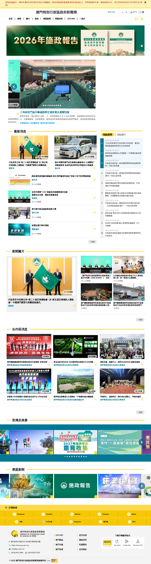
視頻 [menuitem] (36, 19)
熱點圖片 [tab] (121, 134)
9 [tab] (84, 457)
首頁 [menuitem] (11, 19)
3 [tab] (69, 457)
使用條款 (83, 549)
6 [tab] (77, 457)
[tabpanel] (76, 442)
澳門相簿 (59, 549)
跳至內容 (111, 12)
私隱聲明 (83, 545)
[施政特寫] (120, 486)
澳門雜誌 (59, 540)
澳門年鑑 (59, 545)
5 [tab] (74, 457)
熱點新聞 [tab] (107, 134)
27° (135, 12)
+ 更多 (92, 242)
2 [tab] (67, 457)
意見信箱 (83, 535)
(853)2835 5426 (34, 553)
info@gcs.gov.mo (18, 549)
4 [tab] (72, 457)
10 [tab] (86, 457)
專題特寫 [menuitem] (59, 19)
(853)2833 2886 (17, 553)
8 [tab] (81, 457)
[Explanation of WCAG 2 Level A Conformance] (52, 561)
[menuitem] (19, 19)
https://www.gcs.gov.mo (20, 545)
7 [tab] (79, 457)
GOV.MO (59, 535)
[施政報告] (76, 486)
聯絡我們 (83, 540)
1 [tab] (65, 457)
